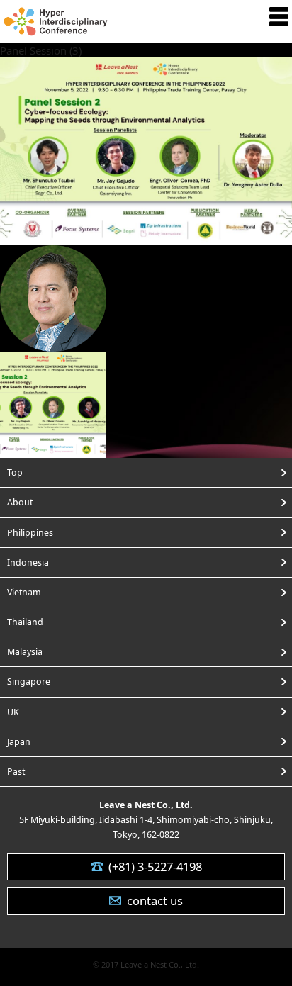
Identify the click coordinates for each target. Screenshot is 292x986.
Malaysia (25, 652)
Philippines (30, 533)
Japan (18, 742)
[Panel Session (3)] (146, 236)
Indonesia (28, 562)
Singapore (28, 682)
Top (15, 472)
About (20, 502)
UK (13, 712)
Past (16, 772)
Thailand (25, 622)
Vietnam (24, 592)
